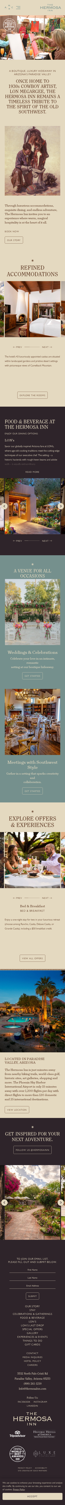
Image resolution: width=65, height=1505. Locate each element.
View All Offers (32, 958)
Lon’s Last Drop (32, 1325)
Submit (32, 1296)
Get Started (32, 675)
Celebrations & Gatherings (32, 1314)
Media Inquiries (33, 1357)
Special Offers (32, 1329)
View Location (17, 1109)
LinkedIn (32, 1405)
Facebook (24, 1401)
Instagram (40, 1401)
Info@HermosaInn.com (32, 1389)
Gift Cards (32, 1344)
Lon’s (32, 1321)
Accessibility (41, 1468)
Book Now (12, 231)
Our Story (14, 240)
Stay (32, 1310)
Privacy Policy (25, 1468)
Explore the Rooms (32, 395)
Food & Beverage (32, 1317)
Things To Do (32, 1340)
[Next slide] (61, 309)
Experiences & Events (32, 1337)
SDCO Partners (40, 1470)
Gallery (32, 1333)
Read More (32, 471)
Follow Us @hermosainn (32, 1149)
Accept (32, 1496)
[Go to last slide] (4, 309)
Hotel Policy (32, 1360)
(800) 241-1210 (32, 1384)
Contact (32, 1353)
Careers (32, 1364)
